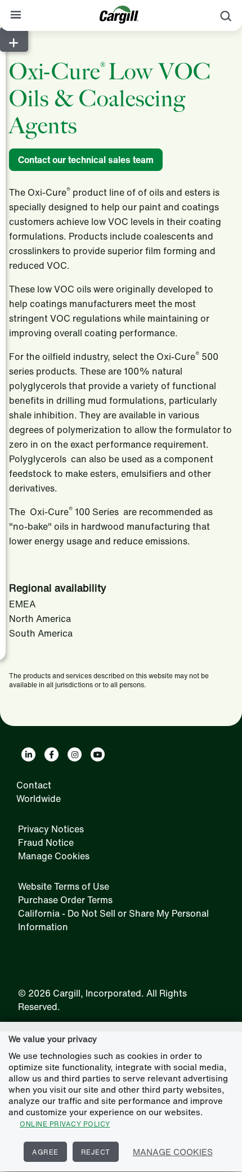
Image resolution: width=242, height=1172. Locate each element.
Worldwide (38, 798)
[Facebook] (51, 754)
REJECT (95, 1152)
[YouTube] (98, 754)
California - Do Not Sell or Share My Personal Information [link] (113, 920)
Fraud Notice (46, 842)
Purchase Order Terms (65, 900)
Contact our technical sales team (86, 159)
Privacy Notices (51, 829)
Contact (33, 785)
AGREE (45, 1152)
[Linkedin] (28, 754)
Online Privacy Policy (65, 1124)
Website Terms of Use (63, 886)
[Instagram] (75, 754)
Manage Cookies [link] (53, 856)
